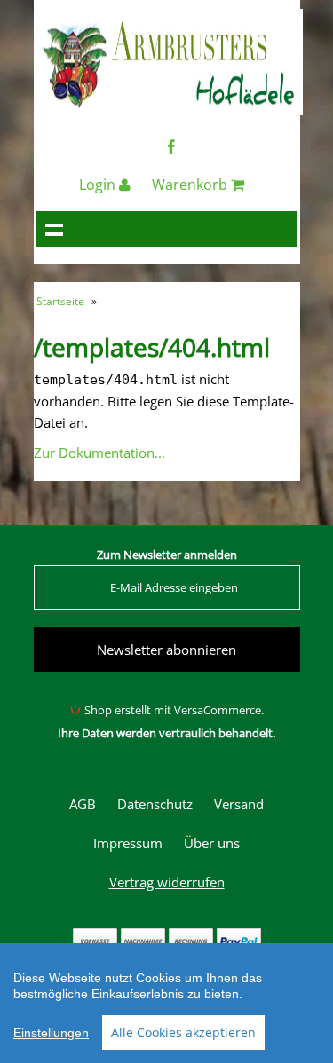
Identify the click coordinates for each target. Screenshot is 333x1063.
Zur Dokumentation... (99, 452)
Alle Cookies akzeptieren (183, 1032)
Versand (239, 804)
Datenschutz (155, 804)
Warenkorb (191, 184)
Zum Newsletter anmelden (167, 555)
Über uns (212, 843)
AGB (82, 804)
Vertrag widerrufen (167, 882)
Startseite (60, 301)
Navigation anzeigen (54, 229)
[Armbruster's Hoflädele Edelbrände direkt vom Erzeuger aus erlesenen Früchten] (169, 110)
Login (99, 184)
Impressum (128, 843)
